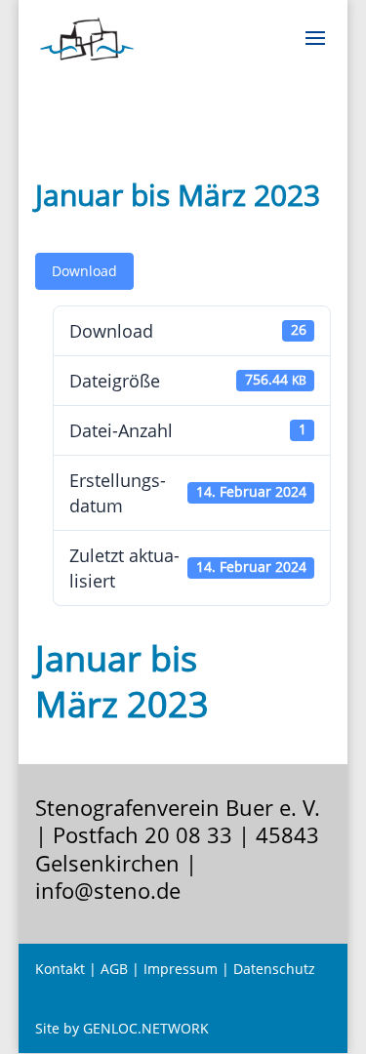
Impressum (180, 968)
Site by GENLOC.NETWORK (122, 1028)
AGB (114, 968)
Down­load (84, 271)
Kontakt (60, 968)
